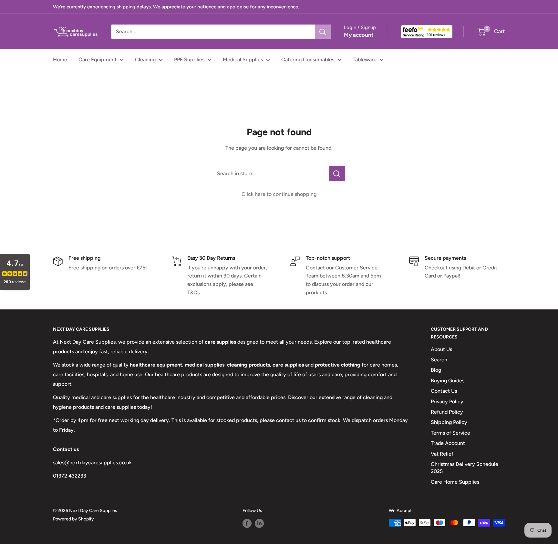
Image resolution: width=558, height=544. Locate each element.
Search (439, 360)
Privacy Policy (447, 401)
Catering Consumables (307, 59)
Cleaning (145, 59)
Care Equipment (97, 59)
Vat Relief (442, 454)
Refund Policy (447, 412)
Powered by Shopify (73, 519)
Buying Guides (447, 381)
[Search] (323, 32)
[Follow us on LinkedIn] (259, 523)
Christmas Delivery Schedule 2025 (464, 467)
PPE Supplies (189, 59)
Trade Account (448, 443)
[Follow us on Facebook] (247, 523)
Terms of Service (450, 433)
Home (60, 59)
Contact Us (444, 391)
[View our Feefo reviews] (426, 31)
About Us (441, 349)
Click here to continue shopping (279, 194)
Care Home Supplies (455, 482)
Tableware (365, 59)
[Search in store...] (337, 173)
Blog (436, 370)
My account (359, 35)
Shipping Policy (449, 422)
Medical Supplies (243, 59)
